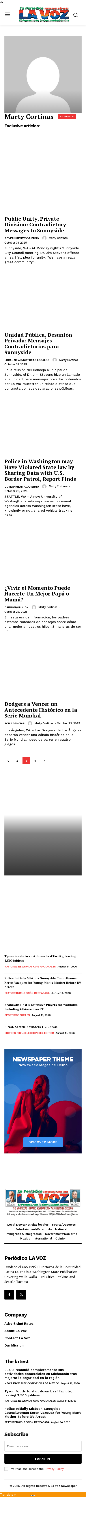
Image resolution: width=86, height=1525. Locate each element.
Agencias (15, 929)
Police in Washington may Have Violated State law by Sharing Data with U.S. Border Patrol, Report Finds (40, 470)
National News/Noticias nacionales (30, 966)
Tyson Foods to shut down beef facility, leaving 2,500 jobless (38, 1393)
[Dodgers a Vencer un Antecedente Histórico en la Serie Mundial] (43, 669)
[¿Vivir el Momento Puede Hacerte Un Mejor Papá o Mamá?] (43, 553)
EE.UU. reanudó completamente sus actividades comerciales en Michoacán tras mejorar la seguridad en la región (42, 901)
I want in (42, 1458)
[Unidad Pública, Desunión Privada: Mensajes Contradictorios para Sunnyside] (43, 300)
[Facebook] (9, 1295)
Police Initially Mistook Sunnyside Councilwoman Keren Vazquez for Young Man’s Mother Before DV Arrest (42, 982)
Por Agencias (14, 723)
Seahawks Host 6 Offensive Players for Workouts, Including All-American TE (41, 1007)
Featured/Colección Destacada (26, 993)
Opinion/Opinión (16, 607)
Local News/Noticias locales (26, 360)
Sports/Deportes (17, 1015)
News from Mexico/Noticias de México (31, 1383)
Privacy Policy (54, 1469)
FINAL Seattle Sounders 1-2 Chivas (31, 1027)
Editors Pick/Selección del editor (29, 1033)
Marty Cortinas (58, 238)
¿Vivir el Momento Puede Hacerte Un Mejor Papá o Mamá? (37, 593)
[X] (21, 1295)
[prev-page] (8, 760)
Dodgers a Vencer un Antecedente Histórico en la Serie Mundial (40, 709)
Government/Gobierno (21, 238)
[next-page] (44, 760)
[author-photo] (45, 238)
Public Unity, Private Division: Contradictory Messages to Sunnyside (35, 224)
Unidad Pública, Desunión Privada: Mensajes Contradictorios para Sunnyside (38, 343)
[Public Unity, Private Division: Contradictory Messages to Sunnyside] (43, 184)
